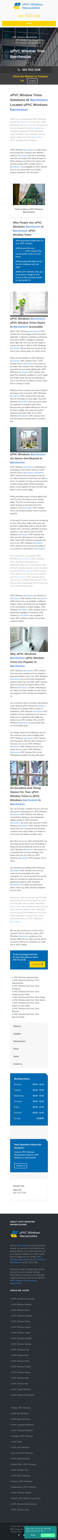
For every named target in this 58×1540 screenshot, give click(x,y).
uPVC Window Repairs (21, 1372)
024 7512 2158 (29, 16)
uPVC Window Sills (20, 1384)
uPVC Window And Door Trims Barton (29, 1000)
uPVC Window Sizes (20, 1510)
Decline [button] (33, 1535)
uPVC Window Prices (21, 1361)
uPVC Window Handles (21, 1344)
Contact (32, 81)
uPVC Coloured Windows (22, 1431)
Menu (29, 23)
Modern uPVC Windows (22, 1481)
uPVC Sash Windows (20, 1448)
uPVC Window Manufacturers (24, 1504)
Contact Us (36, 964)
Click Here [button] (41, 1531)
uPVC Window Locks (20, 1350)
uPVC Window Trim (20, 1470)
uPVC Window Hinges (21, 1333)
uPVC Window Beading (21, 1305)
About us (17, 1026)
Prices (15, 1049)
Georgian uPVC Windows (22, 1436)
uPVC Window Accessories (23, 1299)
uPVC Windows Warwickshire (25, 978)
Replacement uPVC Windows (24, 1487)
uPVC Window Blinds (21, 1310)
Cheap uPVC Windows (21, 1408)
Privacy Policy (16, 1532)
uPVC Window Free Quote (23, 1395)
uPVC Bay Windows (20, 1414)
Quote (16, 1056)
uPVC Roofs (17, 1442)
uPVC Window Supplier (21, 1493)
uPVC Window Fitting (21, 1322)
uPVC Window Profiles (21, 1367)
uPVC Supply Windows (21, 1389)
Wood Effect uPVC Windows (24, 1464)
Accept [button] (48, 1535)
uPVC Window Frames (21, 1327)
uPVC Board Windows (21, 1419)
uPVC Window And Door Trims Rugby (29, 997)
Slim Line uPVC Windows (22, 1453)
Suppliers (17, 1034)
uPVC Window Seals (20, 1378)
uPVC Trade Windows (21, 1459)
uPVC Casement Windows (23, 1425)
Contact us (17, 1064)
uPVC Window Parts (20, 1355)
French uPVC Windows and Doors (26, 1498)
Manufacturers (19, 1041)
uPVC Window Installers (22, 1338)
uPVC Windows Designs (22, 1316)
